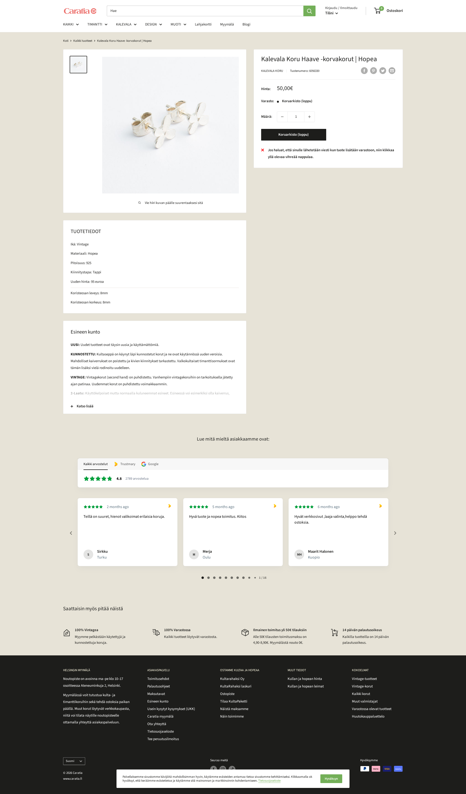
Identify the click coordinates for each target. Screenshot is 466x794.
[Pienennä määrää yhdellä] (282, 117)
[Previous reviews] (70, 533)
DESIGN (151, 24)
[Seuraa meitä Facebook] (213, 769)
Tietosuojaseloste (160, 731)
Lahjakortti (203, 24)
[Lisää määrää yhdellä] (309, 117)
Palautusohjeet (158, 686)
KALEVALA (123, 24)
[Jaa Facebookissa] (364, 70)
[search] (205, 11)
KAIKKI (68, 24)
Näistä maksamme (234, 708)
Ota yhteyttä (156, 724)
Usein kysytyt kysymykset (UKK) (171, 708)
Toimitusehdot (158, 678)
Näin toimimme (232, 716)
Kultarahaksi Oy (232, 678)
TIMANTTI (94, 24)
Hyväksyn (331, 779)
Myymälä (227, 24)
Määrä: (266, 116)
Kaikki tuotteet (82, 41)
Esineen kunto (157, 701)
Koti (65, 41)
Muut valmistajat (365, 701)
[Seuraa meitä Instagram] (222, 769)
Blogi (246, 24)
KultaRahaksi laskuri (235, 686)
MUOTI (176, 24)
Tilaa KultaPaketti (233, 701)
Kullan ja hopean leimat (306, 686)
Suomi (70, 761)
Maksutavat (156, 693)
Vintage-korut (362, 686)
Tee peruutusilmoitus (163, 739)
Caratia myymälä (160, 716)
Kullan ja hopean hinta (305, 678)
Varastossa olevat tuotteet (371, 708)
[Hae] (309, 11)
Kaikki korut (361, 693)
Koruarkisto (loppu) (293, 134)
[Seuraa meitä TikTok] (232, 769)
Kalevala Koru (272, 71)
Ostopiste (227, 693)
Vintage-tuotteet (364, 678)
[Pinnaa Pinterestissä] (373, 70)
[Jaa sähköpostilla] (392, 70)
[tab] (203, 578)
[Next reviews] (394, 533)
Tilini (329, 13)
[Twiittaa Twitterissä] (382, 70)
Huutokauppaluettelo (368, 716)
